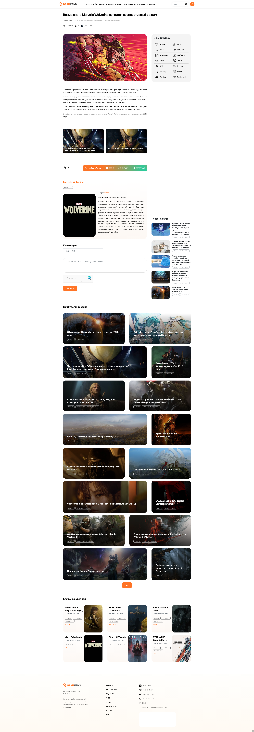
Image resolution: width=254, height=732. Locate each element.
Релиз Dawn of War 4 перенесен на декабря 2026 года (169, 366)
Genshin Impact (184, 237)
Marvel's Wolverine (73, 182)
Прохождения (111, 4)
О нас (143, 703)
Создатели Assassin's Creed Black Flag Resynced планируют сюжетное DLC (91, 401)
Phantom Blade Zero (160, 609)
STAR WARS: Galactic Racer (160, 638)
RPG (161, 66)
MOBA (179, 72)
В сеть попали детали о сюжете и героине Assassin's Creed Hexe (170, 568)
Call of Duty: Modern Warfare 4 (151, 406)
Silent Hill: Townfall (170, 508)
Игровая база (151, 4)
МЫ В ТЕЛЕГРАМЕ (148, 694)
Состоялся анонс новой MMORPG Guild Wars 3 (156, 469)
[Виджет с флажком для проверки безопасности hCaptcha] (78, 278)
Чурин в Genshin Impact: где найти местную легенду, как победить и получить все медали (181, 244)
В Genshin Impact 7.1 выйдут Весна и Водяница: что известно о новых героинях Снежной (158, 333)
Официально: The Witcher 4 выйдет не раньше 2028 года (180, 289)
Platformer (181, 55)
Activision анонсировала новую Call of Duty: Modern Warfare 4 (92, 535)
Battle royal (181, 77)
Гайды (95, 4)
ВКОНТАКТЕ (124, 168)
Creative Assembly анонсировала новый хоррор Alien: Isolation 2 (93, 468)
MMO (161, 61)
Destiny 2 (79, 575)
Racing (179, 44)
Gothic (167, 441)
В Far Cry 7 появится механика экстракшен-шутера (92, 436)
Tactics (180, 66)
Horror (179, 61)
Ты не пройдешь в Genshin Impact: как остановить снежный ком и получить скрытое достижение (181, 260)
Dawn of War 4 (169, 373)
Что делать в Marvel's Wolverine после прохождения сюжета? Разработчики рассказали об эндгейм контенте (98, 367)
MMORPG (180, 50)
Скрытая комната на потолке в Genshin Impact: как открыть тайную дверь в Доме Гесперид (180, 276)
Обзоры (101, 4)
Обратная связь (148, 698)
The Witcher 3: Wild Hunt (149, 541)
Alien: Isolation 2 (81, 474)
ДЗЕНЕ (111, 168)
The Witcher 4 (185, 294)
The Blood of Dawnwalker (115, 609)
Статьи (119, 4)
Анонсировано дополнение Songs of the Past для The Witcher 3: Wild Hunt (159, 535)
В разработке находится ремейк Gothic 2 (168, 435)
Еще (127, 585)
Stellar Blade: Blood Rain (83, 508)
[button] (192, 4)
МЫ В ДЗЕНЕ (146, 685)
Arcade (162, 50)
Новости (89, 4)
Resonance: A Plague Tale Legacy (74, 609)
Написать (70, 288)
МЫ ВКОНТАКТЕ (147, 690)
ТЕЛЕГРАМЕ (140, 168)
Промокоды (141, 4)
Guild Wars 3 (146, 474)
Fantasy (162, 72)
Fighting (162, 77)
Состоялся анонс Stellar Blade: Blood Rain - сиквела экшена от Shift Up (101, 503)
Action (162, 44)
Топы (125, 4)
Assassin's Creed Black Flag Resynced (87, 406)
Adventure (163, 55)
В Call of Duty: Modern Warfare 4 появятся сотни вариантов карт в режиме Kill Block (157, 401)
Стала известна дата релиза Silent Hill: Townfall (170, 502)
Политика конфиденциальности (154, 707)
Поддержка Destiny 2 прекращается (85, 571)
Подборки (132, 4)
